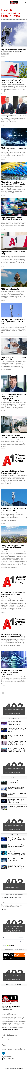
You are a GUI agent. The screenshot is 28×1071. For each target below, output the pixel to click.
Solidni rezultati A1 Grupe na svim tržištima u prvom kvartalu (13, 594)
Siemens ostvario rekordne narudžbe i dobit (16, 781)
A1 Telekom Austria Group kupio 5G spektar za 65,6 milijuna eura (11, 672)
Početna (3, 8)
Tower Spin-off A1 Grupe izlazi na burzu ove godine (13, 509)
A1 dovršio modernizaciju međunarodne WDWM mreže (13, 183)
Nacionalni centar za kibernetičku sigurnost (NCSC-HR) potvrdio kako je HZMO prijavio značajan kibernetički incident (17, 854)
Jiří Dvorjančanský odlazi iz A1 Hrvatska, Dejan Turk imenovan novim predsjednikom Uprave (13, 397)
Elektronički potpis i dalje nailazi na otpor (16, 859)
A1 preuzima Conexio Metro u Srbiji (13, 253)
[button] (1, 2)
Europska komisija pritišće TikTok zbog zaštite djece (16, 787)
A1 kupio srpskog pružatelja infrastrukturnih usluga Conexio (12, 547)
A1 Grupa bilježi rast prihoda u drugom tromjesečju (13, 472)
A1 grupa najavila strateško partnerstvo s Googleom (12, 81)
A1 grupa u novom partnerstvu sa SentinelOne (13, 358)
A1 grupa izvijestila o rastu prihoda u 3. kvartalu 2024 (11, 219)
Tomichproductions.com (7, 1042)
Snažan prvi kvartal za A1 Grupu (14, 116)
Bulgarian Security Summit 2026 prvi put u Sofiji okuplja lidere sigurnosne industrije (16, 750)
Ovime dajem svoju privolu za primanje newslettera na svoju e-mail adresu (11, 905)
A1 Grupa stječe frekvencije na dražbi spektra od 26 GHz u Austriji (13, 321)
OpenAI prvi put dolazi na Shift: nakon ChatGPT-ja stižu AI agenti (17, 730)
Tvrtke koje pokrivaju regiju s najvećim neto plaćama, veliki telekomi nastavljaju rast (17, 839)
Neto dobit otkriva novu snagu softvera (17, 793)
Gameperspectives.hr (7, 1039)
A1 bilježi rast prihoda (10, 289)
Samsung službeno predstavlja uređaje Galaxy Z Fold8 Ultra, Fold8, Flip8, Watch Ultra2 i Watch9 (17, 744)
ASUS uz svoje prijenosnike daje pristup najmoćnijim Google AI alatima (16, 801)
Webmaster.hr (20, 1068)
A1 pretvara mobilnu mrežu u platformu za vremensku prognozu (13, 52)
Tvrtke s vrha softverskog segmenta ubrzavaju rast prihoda (16, 846)
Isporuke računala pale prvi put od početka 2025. (17, 807)
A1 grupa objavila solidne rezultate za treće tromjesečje (13, 436)
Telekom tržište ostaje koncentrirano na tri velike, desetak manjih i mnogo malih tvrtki (17, 867)
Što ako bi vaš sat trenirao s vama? (16, 736)
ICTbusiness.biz (5, 1037)
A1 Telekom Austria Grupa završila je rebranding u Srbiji (13, 636)
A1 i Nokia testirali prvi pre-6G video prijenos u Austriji (13, 149)
